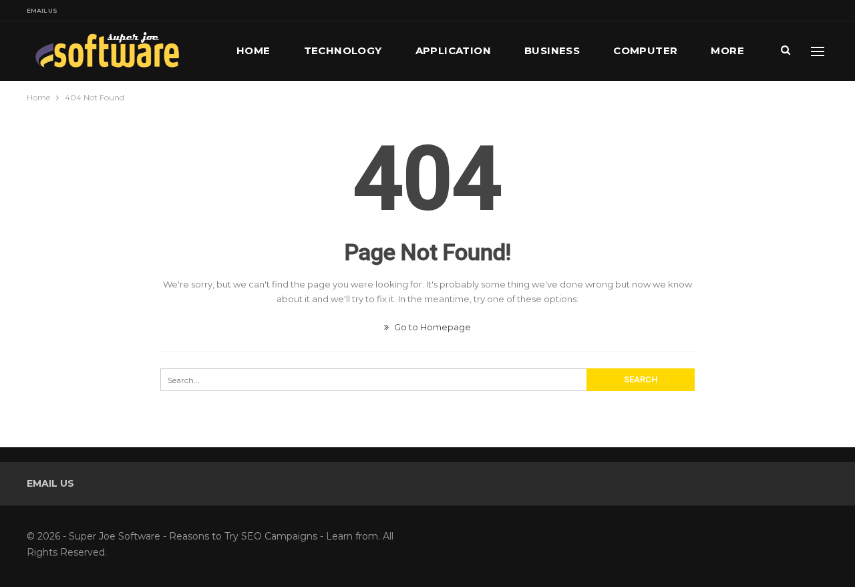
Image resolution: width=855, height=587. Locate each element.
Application (453, 50)
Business (552, 50)
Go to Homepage (431, 327)
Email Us (42, 10)
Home (253, 50)
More (727, 50)
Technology (343, 50)
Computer (645, 50)
